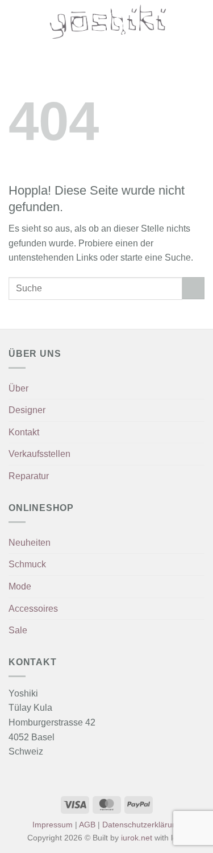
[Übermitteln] (193, 288)
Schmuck (27, 564)
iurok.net (136, 837)
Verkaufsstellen (39, 454)
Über (18, 388)
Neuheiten (30, 542)
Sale (18, 630)
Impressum (52, 824)
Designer (27, 410)
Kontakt (24, 432)
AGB (87, 824)
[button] (15, 21)
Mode (20, 586)
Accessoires (33, 608)
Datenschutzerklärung (141, 824)
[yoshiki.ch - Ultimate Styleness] (108, 21)
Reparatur (29, 476)
